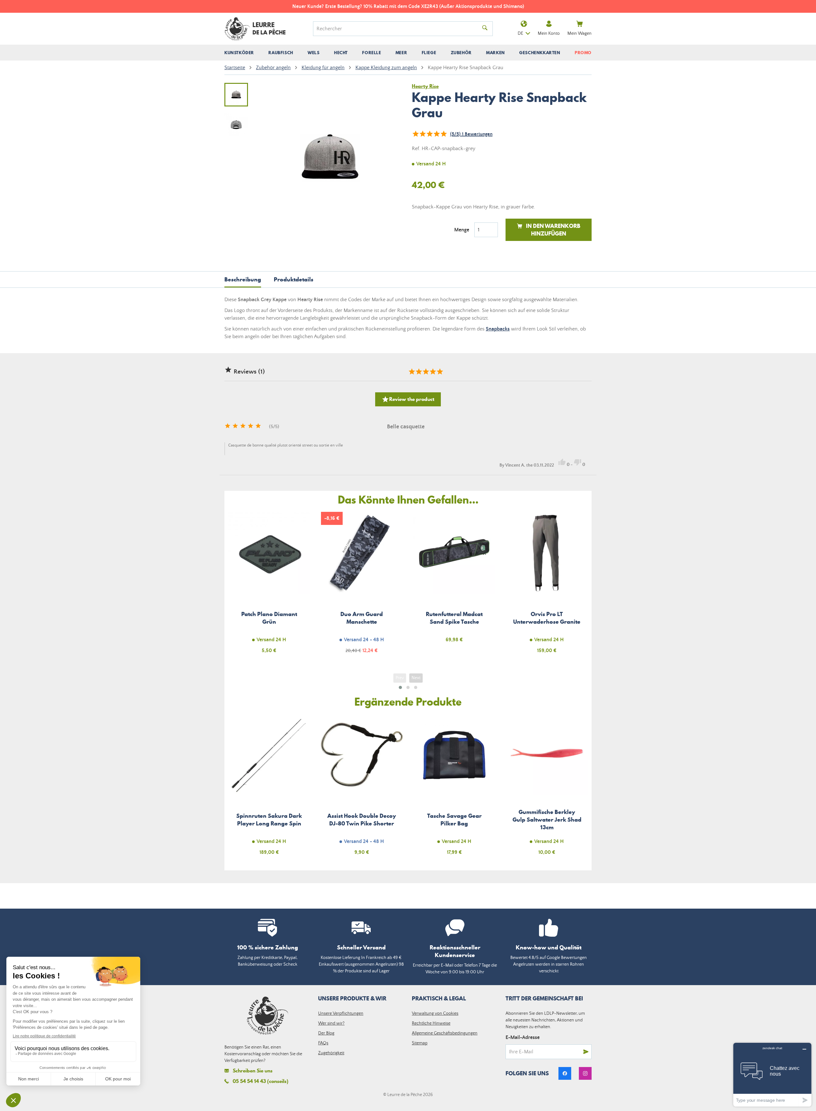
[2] (422, 134)
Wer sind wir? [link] (331, 1023)
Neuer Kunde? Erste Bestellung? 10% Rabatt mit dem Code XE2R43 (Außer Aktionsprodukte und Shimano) (408, 6)
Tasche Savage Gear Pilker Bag (454, 788)
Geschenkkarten (539, 52)
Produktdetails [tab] (293, 279)
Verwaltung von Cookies (435, 1013)
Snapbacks (498, 329)
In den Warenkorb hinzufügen (553, 229)
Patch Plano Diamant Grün (269, 586)
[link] (564, 1073)
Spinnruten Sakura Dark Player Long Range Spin (269, 788)
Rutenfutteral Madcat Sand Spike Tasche (454, 586)
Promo (583, 52)
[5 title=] (439, 371)
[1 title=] (411, 371)
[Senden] (586, 1051)
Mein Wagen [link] (579, 33)
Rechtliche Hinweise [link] (431, 1023)
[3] (429, 134)
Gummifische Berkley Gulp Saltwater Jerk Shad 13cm (547, 788)
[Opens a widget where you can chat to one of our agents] (772, 1074)
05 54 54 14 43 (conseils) (260, 1081)
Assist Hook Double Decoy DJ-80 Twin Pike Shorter (362, 788)
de (520, 33)
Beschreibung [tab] (242, 279)
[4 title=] (432, 371)
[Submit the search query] (484, 29)
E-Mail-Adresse (523, 1037)
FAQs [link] (323, 1043)
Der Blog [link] (326, 1033)
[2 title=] (418, 371)
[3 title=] (425, 371)
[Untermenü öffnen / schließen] (239, 53)
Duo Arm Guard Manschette (362, 586)
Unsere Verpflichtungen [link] (340, 1013)
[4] (436, 134)
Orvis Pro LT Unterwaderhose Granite (547, 586)
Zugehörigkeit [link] (331, 1053)
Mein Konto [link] (549, 33)
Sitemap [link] (419, 1043)
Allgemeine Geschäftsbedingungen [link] (444, 1033)
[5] (443, 134)
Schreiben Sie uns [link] (253, 1070)
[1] (415, 134)
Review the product (408, 399)
